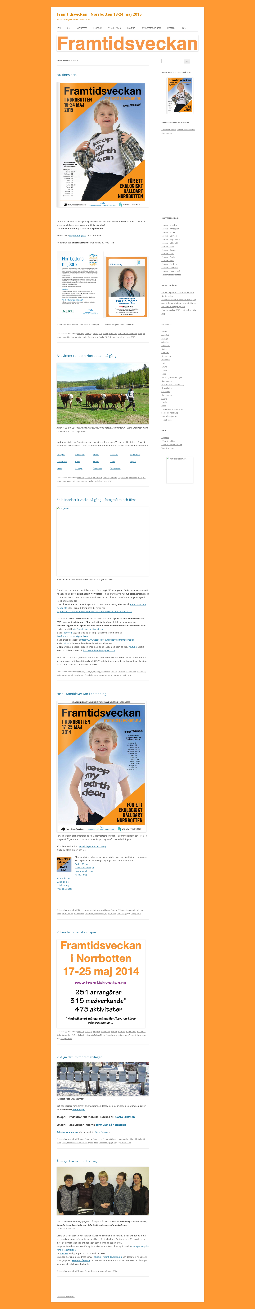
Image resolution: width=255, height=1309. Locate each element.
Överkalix (82, 337)
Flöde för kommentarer (171, 444)
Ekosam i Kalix (167, 246)
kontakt (64, 1253)
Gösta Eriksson (125, 1117)
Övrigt (164, 398)
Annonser (165, 129)
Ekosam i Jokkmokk (169, 243)
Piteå (107, 337)
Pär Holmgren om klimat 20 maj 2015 (177, 292)
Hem (59, 28)
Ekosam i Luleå (167, 253)
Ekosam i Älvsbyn (81, 1260)
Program (97, 28)
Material (171, 28)
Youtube (133, 646)
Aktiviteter (82, 28)
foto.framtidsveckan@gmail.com (88, 629)
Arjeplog (88, 333)
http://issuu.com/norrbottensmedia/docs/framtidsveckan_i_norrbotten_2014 (94, 611)
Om (68, 28)
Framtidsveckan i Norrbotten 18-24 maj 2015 (99, 14)
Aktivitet (80, 477)
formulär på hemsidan (111, 1124)
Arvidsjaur (97, 333)
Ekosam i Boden (168, 232)
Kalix (140, 333)
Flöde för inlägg (168, 441)
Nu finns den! (67, 74)
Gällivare (113, 333)
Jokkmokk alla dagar (84, 871)
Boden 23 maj (82, 864)
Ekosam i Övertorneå (170, 271)
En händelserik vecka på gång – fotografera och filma (97, 499)
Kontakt (131, 28)
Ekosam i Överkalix (169, 267)
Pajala (101, 337)
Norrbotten (72, 337)
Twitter (66, 643)
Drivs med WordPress (66, 1296)
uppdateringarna (77, 235)
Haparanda (123, 333)
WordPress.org (167, 448)
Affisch (164, 331)
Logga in (165, 437)
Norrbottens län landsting (172, 384)
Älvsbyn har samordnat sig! (77, 1161)
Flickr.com (67, 632)
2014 (184, 28)
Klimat (164, 370)
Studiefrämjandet (169, 416)
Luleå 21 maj (63, 881)
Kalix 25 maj (81, 874)
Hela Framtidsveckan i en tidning (81, 693)
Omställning (166, 388)
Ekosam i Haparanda (170, 239)
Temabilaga (115, 337)
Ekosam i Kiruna (168, 250)
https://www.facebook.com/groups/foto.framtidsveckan (107, 639)
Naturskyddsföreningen (171, 377)
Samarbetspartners (151, 28)
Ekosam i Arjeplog (169, 225)
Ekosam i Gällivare (169, 235)
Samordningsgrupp (137, 1035)
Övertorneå (93, 337)
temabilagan (78, 1109)
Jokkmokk (133, 333)
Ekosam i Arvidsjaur (170, 228)
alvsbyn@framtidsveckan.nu (108, 1256)
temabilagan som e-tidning (92, 846)
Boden (105, 333)
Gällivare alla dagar (84, 867)
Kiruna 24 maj (64, 878)
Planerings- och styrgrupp (117, 1035)
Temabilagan (114, 28)
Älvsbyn (80, 333)
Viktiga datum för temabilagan (79, 1057)
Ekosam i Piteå (167, 260)
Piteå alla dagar (64, 888)
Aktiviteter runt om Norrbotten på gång (86, 355)
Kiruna (96, 461)
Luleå (64, 337)
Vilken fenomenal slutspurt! (77, 932)
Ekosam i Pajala (168, 257)
